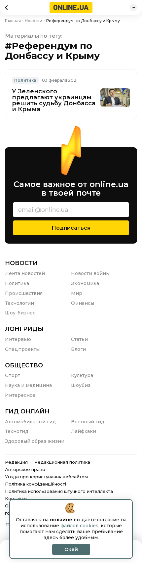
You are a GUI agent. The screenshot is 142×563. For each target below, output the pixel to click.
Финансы (82, 303)
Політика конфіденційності (35, 484)
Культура (82, 375)
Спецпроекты (22, 349)
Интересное (20, 395)
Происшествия (24, 293)
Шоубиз (80, 385)
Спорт (12, 375)
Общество (24, 365)
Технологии (19, 303)
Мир (76, 293)
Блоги (78, 349)
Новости (21, 263)
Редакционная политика (62, 462)
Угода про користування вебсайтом (46, 476)
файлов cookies (79, 526)
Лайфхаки (83, 431)
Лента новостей (25, 273)
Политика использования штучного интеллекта (59, 491)
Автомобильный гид (30, 422)
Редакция (16, 462)
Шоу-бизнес (20, 313)
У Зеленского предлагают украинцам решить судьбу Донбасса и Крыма (53, 100)
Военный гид (87, 422)
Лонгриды (24, 329)
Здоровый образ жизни (34, 441)
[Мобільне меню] (133, 7)
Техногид (16, 431)
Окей (71, 549)
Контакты (16, 498)
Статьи (79, 339)
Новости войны (90, 273)
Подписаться (71, 228)
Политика (25, 80)
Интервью (18, 339)
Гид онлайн (27, 411)
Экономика (85, 283)
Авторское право (25, 469)
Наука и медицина (28, 385)
